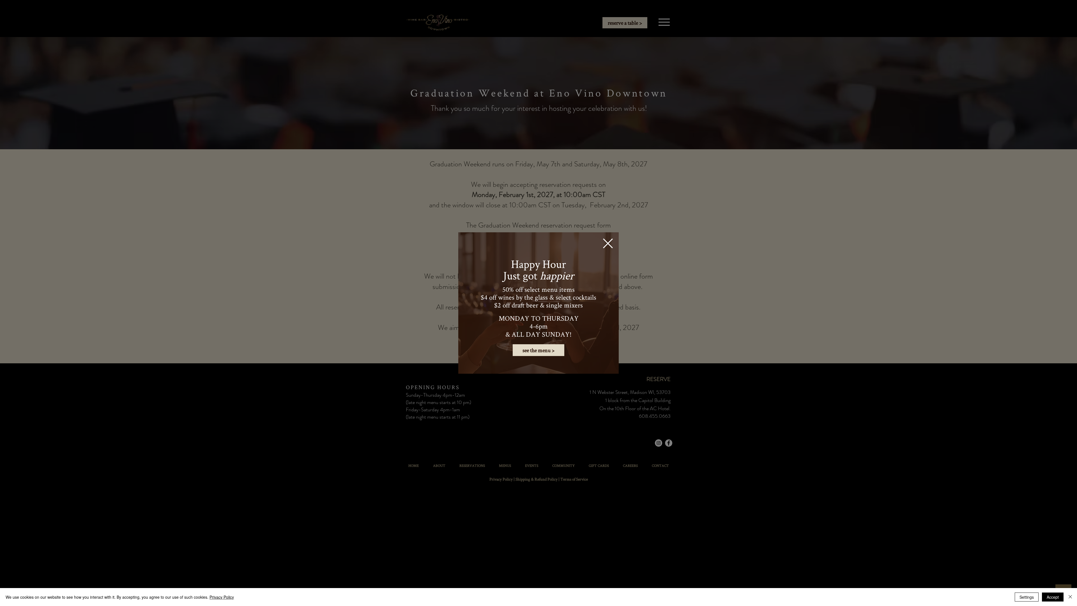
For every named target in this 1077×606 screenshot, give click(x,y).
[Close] (1070, 597)
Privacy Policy (222, 597)
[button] (608, 243)
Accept (1053, 597)
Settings (1027, 597)
